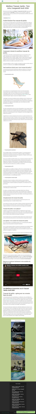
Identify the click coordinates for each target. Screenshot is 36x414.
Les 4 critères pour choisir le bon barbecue (18, 337)
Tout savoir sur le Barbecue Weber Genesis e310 (18, 327)
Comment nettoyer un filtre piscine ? (18, 365)
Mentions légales (6, 412)
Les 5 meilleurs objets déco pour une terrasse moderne (18, 375)
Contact (3, 412)
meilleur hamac (24, 94)
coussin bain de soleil (9, 299)
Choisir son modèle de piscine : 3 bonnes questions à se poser (18, 355)
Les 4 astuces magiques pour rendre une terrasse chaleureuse (18, 346)
